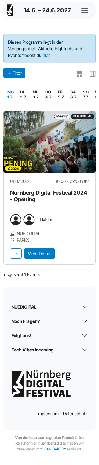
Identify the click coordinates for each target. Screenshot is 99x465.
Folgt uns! (21, 335)
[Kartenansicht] (90, 74)
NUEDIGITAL (24, 307)
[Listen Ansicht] (77, 74)
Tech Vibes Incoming (33, 350)
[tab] (16, 253)
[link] (10, 94)
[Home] (10, 10)
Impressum (48, 413)
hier (46, 55)
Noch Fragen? (26, 321)
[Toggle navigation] (84, 10)
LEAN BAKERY (54, 449)
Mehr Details (40, 253)
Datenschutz (75, 413)
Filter (17, 73)
